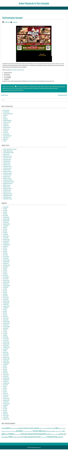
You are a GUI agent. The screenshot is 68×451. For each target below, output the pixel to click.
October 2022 (6, 284)
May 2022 (5, 292)
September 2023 (6, 265)
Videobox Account (6, 187)
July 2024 (5, 248)
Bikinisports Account (7, 178)
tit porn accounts (28, 437)
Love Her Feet (5, 132)
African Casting (6, 110)
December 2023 (6, 260)
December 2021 (6, 301)
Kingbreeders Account (7, 156)
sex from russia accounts (27, 88)
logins (6, 434)
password (55, 86)
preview (63, 86)
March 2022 (5, 296)
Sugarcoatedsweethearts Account (9, 149)
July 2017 (5, 386)
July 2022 (5, 289)
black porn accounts (51, 428)
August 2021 (5, 308)
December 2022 (6, 280)
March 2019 (5, 352)
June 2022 (5, 291)
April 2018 (5, 371)
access (3, 428)
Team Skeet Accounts (7, 136)
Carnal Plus (5, 115)
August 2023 (5, 267)
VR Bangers (5, 139)
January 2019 (5, 356)
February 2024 (6, 256)
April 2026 (5, 214)
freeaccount (14, 22)
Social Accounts (6, 134)
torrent (13, 90)
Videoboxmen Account (7, 188)
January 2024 (5, 258)
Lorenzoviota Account (7, 158)
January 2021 (5, 320)
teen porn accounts (16, 437)
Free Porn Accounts (10, 86)
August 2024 (5, 246)
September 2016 (6, 403)
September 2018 (6, 362)
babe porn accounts (43, 428)
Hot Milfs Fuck (5, 125)
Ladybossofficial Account (8, 151)
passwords (59, 86)
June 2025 (5, 229)
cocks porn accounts (12, 431)
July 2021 (5, 309)
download (25, 86)
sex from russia (8, 88)
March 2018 (5, 373)
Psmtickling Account (7, 197)
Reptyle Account (6, 154)
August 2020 (5, 328)
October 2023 (6, 263)
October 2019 (5, 345)
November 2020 (6, 323)
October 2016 (5, 402)
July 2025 (5, 227)
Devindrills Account (6, 161)
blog (22, 86)
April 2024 (5, 253)
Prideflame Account (7, 190)
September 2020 (6, 326)
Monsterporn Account (7, 171)
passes (51, 86)
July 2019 (5, 350)
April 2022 (5, 294)
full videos (31, 86)
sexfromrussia (35, 88)
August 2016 (5, 405)
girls (35, 86)
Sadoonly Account (6, 164)
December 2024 (6, 239)
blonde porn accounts (62, 428)
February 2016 (6, 415)
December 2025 (6, 219)
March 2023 (5, 275)
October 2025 (6, 222)
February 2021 (6, 318)
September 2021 (6, 306)
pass (48, 86)
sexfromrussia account (43, 88)
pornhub (48, 434)
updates (59, 437)
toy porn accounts (43, 437)
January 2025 (5, 238)
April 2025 (5, 232)
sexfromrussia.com (6, 90)
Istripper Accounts (6, 127)
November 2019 (6, 344)
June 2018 (5, 367)
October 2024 (6, 243)
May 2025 (5, 231)
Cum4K (4, 117)
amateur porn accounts (14, 428)
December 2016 (6, 398)
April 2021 (5, 315)
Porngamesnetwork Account (8, 182)
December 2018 (6, 357)
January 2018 (5, 376)
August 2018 (5, 364)
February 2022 (6, 297)
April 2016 (5, 412)
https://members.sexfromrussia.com (17, 70)
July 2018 (5, 366)
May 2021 (5, 313)
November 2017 (6, 379)
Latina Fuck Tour (6, 129)
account (19, 86)
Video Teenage (6, 137)
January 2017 (5, 397)
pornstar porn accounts (54, 434)
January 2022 (5, 299)
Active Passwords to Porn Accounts (34, 3)
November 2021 (6, 303)
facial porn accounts (25, 431)
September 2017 (6, 383)
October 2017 (5, 381)
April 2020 (5, 335)
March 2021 (5, 316)
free (28, 86)
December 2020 (6, 321)
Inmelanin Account (6, 176)
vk (23, 90)
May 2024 (5, 251)
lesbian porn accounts (58, 431)
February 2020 (6, 338)
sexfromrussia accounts (53, 88)
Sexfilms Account (4, 95)
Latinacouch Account (7, 175)
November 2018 (6, 359)
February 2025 (6, 236)
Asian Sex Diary (6, 112)
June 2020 (5, 332)
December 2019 (6, 342)
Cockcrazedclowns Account (8, 152)
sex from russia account (16, 88)
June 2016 (5, 409)
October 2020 (6, 325)
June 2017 (5, 388)
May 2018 (5, 369)
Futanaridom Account (7, 168)
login (39, 86)
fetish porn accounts (30, 431)
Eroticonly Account (6, 163)
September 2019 (6, 347)
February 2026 (6, 217)
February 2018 (6, 374)
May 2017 (5, 390)
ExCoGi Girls (5, 119)
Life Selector (5, 131)
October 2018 (5, 361)
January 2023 (5, 279)
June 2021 (5, 311)
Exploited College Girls (7, 120)
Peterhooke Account (7, 159)
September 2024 (6, 244)
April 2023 (5, 274)
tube (18, 90)
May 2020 (5, 333)
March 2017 (5, 393)
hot (60, 63)
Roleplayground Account (7, 183)
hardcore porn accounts (50, 431)
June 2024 (5, 250)
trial (16, 90)
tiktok (21, 437)
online (45, 86)
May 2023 (5, 272)
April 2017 (5, 391)
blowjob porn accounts (5, 431)
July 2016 (5, 407)
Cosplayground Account (7, 180)
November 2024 (6, 241)
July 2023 (5, 268)
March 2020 (5, 337)
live (37, 86)
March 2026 (5, 215)
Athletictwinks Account (7, 193)
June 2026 (5, 210)
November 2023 (6, 261)
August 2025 (5, 226)
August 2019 (5, 349)
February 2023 (6, 277)
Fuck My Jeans (5, 124)
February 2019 (6, 354)
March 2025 (5, 234)
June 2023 (5, 270)
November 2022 (6, 282)
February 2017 (6, 395)
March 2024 (5, 255)
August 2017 (5, 385)
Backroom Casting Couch (8, 113)
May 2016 (5, 410)
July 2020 (5, 330)
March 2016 (5, 414)
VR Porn (4, 141)
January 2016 (5, 417)
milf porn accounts (18, 434)
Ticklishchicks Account (7, 199)
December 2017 (6, 378)
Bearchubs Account (7, 192)
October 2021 (5, 304)
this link (30, 81)
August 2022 (5, 287)
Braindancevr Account (7, 166)
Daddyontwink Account (7, 195)
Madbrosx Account (6, 185)
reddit (3, 88)
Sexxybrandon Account (62, 95)
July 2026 (5, 209)
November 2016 (6, 400)
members (42, 86)
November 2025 (6, 220)
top (11, 90)
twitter (21, 90)
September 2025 (6, 224)
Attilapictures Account (7, 173)
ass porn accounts (34, 428)
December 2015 (6, 419)
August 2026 (5, 207)
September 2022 (6, 285)
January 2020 (5, 340)
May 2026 (5, 212)
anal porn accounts (23, 428)
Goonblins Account (6, 169)
